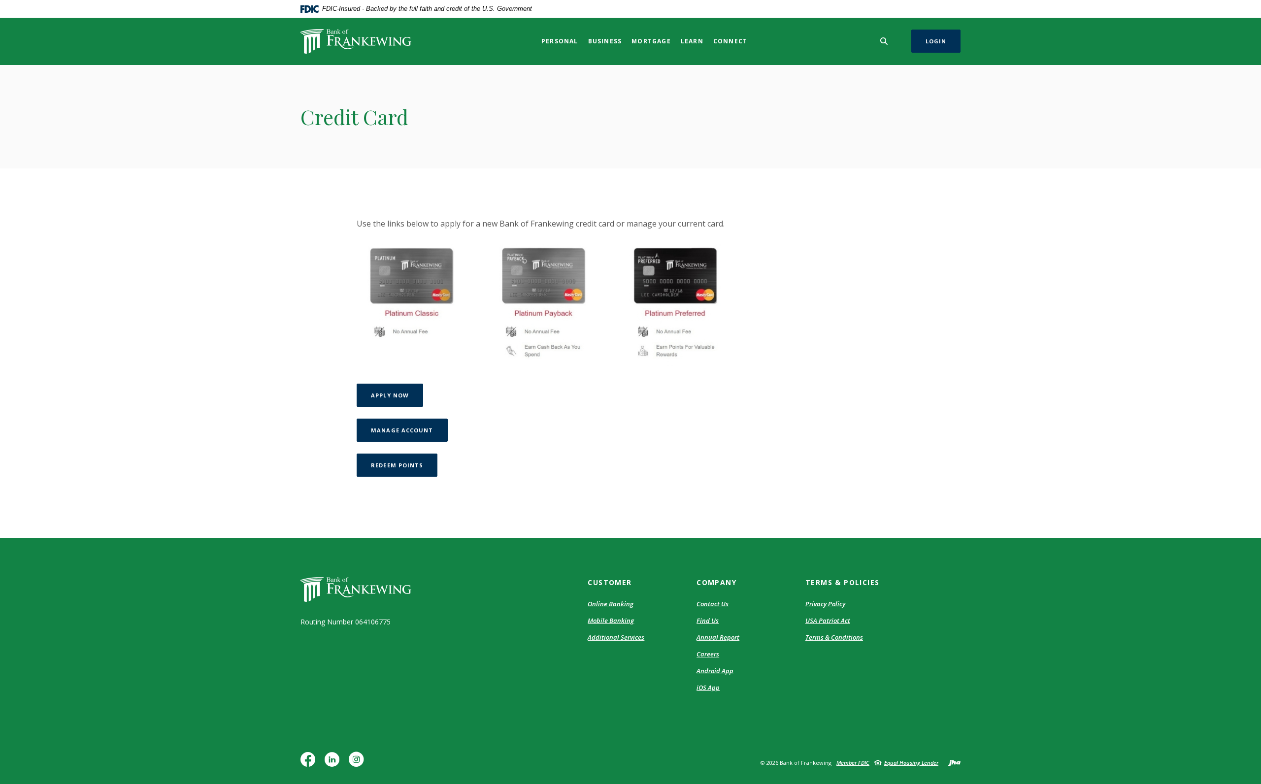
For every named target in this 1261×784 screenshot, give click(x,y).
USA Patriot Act (827, 620)
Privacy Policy (825, 603)
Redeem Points (404, 465)
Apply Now (397, 395)
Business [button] (605, 41)
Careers (708, 654)
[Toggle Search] (884, 41)
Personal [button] (559, 41)
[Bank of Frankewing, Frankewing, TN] (355, 41)
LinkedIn (334, 763)
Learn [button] (692, 41)
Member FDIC (852, 762)
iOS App (708, 688)
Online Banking (610, 603)
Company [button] (716, 582)
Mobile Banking (611, 620)
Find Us (708, 620)
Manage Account (409, 430)
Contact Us (713, 603)
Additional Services (616, 637)
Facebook (310, 763)
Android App (715, 671)
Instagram (358, 763)
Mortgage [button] (651, 41)
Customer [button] (609, 582)
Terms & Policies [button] (842, 582)
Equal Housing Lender (911, 762)
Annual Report (718, 637)
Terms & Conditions (834, 637)
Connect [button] (730, 41)
